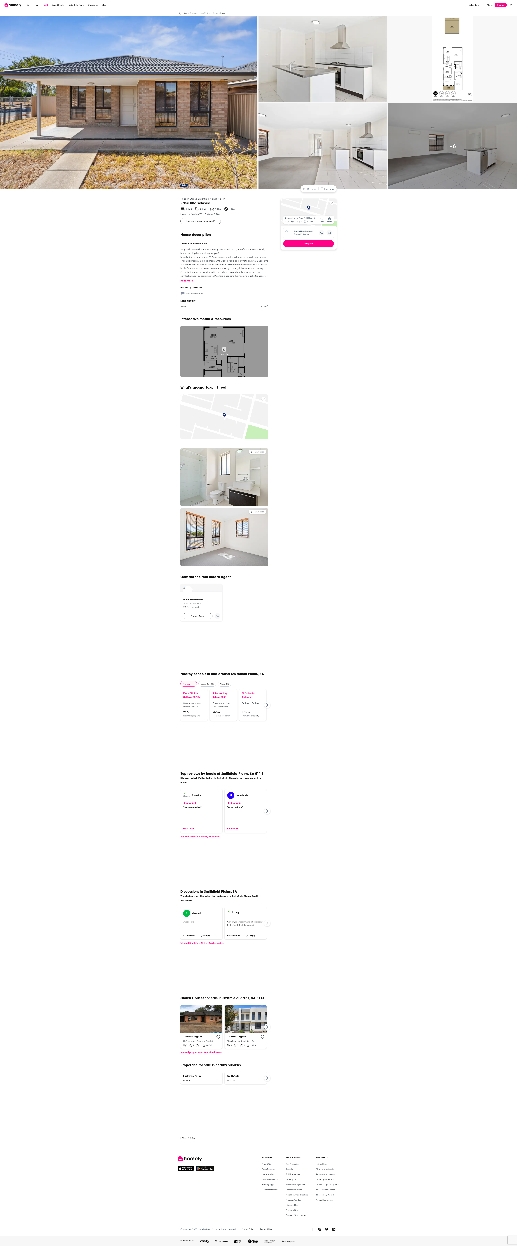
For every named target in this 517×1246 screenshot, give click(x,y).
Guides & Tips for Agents (327, 1184)
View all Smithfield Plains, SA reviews (200, 836)
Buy (29, 5)
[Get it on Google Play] (205, 1168)
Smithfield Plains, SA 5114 (200, 13)
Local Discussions (294, 1189)
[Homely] (196, 1158)
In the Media (268, 1174)
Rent (37, 5)
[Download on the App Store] (187, 1168)
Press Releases (268, 1169)
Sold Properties (293, 1174)
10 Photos (311, 188)
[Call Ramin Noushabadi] (217, 616)
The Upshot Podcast (325, 1189)
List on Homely (323, 1164)
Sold (46, 5)
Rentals (289, 1169)
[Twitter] (327, 1229)
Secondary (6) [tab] (207, 683)
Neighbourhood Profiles (297, 1194)
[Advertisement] (224, 646)
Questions (93, 5)
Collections (474, 5)
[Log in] (511, 5)
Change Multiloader (325, 1169)
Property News (292, 1210)
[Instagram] (320, 1229)
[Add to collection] (218, 1037)
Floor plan (329, 188)
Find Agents (291, 1179)
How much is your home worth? (200, 221)
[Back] (180, 13)
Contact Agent (198, 616)
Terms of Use (266, 1229)
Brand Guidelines (270, 1179)
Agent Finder (58, 5)
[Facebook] (313, 1229)
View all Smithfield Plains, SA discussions (202, 943)
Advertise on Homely (325, 1174)
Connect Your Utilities (296, 1215)
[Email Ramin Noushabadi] (329, 233)
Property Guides (293, 1199)
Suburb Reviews (76, 5)
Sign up (500, 5)
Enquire (308, 243)
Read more (186, 280)
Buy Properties (292, 1164)
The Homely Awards (325, 1194)
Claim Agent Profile (325, 1179)
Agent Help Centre (324, 1199)
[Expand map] (263, 399)
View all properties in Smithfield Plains (201, 1052)
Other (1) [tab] (224, 683)
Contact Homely (269, 1189)
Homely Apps (268, 1184)
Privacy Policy (248, 1229)
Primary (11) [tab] (189, 683)
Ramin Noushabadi (303, 231)
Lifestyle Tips (292, 1205)
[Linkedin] (334, 1229)
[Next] (267, 705)
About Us (266, 1164)
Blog (104, 5)
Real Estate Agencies (295, 1184)
